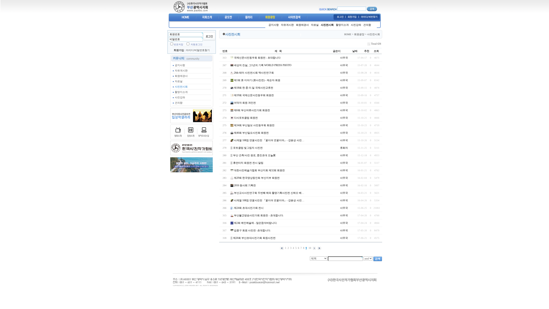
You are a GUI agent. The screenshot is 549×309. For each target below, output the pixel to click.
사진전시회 (327, 24)
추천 (366, 51)
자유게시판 (287, 24)
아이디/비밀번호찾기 (198, 50)
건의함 (367, 24)
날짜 (354, 51)
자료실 (315, 24)
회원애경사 (302, 24)
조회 (376, 51)
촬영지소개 (342, 24)
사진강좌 (356, 24)
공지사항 (273, 24)
